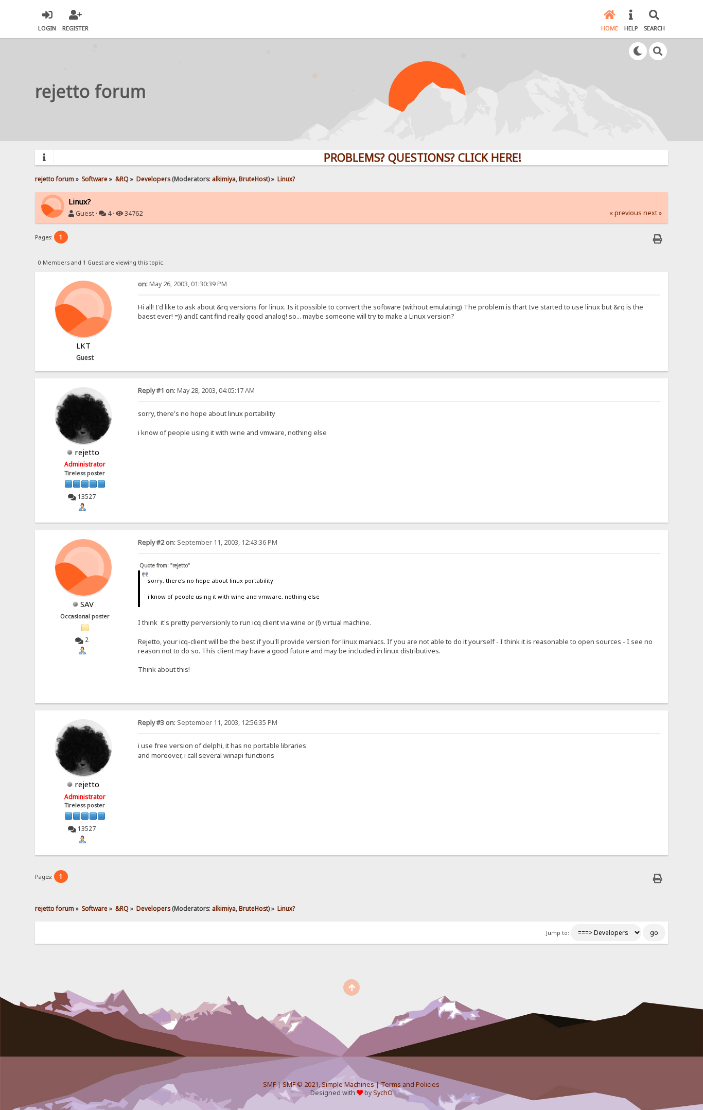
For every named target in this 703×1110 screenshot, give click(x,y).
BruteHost (253, 179)
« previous (625, 213)
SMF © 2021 (301, 1084)
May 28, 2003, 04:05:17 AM (196, 390)
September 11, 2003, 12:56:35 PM (207, 722)
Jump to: (557, 932)
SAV (87, 604)
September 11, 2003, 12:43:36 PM (207, 542)
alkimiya (224, 179)
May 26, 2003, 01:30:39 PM (182, 284)
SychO (383, 1092)
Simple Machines (348, 1084)
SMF (269, 1084)
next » (652, 213)
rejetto (87, 452)
